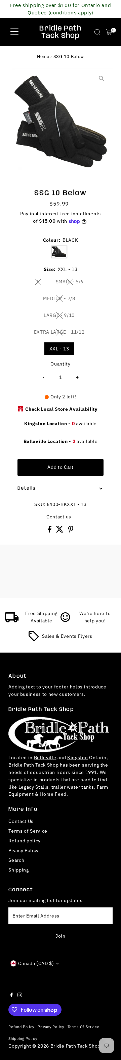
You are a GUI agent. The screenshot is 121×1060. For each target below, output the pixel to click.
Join (60, 936)
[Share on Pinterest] (71, 531)
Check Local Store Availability (61, 409)
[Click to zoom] (101, 78)
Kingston (77, 758)
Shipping (18, 870)
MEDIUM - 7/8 (61, 299)
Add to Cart (60, 467)
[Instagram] (20, 996)
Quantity (60, 364)
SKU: (39, 504)
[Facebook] (11, 996)
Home (43, 56)
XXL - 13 (59, 349)
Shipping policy (22, 1038)
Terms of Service (27, 831)
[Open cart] (109, 32)
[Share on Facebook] (50, 531)
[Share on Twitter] (60, 531)
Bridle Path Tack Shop (60, 32)
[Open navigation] (14, 32)
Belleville (45, 758)
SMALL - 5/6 (72, 283)
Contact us (58, 517)
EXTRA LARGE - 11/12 (62, 333)
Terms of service (83, 1026)
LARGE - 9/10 (62, 316)
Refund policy (24, 841)
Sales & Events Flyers (67, 636)
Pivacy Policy (23, 850)
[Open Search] (97, 32)
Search (16, 860)
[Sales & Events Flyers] (34, 639)
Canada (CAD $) (36, 963)
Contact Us (21, 821)
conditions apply (70, 12)
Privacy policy (51, 1026)
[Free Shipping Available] (12, 621)
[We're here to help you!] (66, 621)
